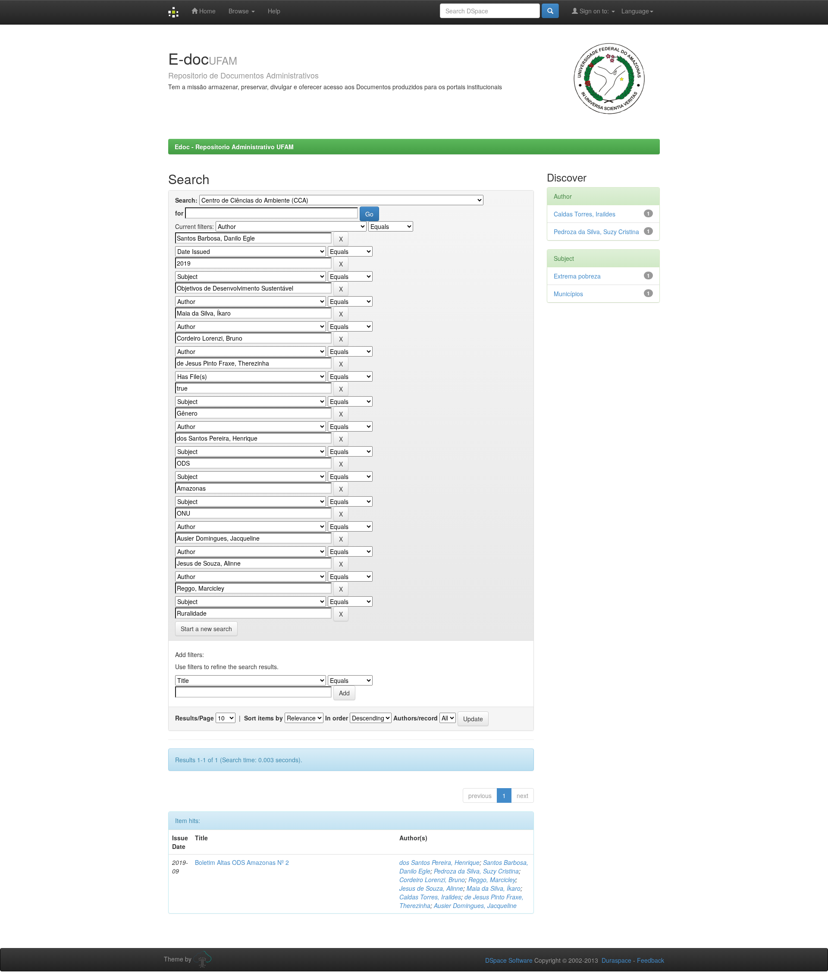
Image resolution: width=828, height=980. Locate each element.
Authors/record (415, 718)
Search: (186, 200)
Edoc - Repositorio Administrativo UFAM (234, 146)
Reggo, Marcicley (491, 879)
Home (207, 10)
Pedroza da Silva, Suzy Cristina (476, 871)
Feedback (650, 960)
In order (336, 718)
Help (274, 10)
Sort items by (263, 718)
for (179, 213)
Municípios (568, 293)
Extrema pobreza (577, 276)
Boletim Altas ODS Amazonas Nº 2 (242, 862)
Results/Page (194, 718)
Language (635, 10)
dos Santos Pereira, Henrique (439, 862)
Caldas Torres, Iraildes (430, 896)
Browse (240, 10)
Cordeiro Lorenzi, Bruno (432, 879)
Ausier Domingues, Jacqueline (475, 905)
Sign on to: (594, 10)
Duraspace (616, 960)
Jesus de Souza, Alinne (431, 888)
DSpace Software (509, 960)
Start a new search (206, 628)
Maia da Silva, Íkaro (494, 888)
